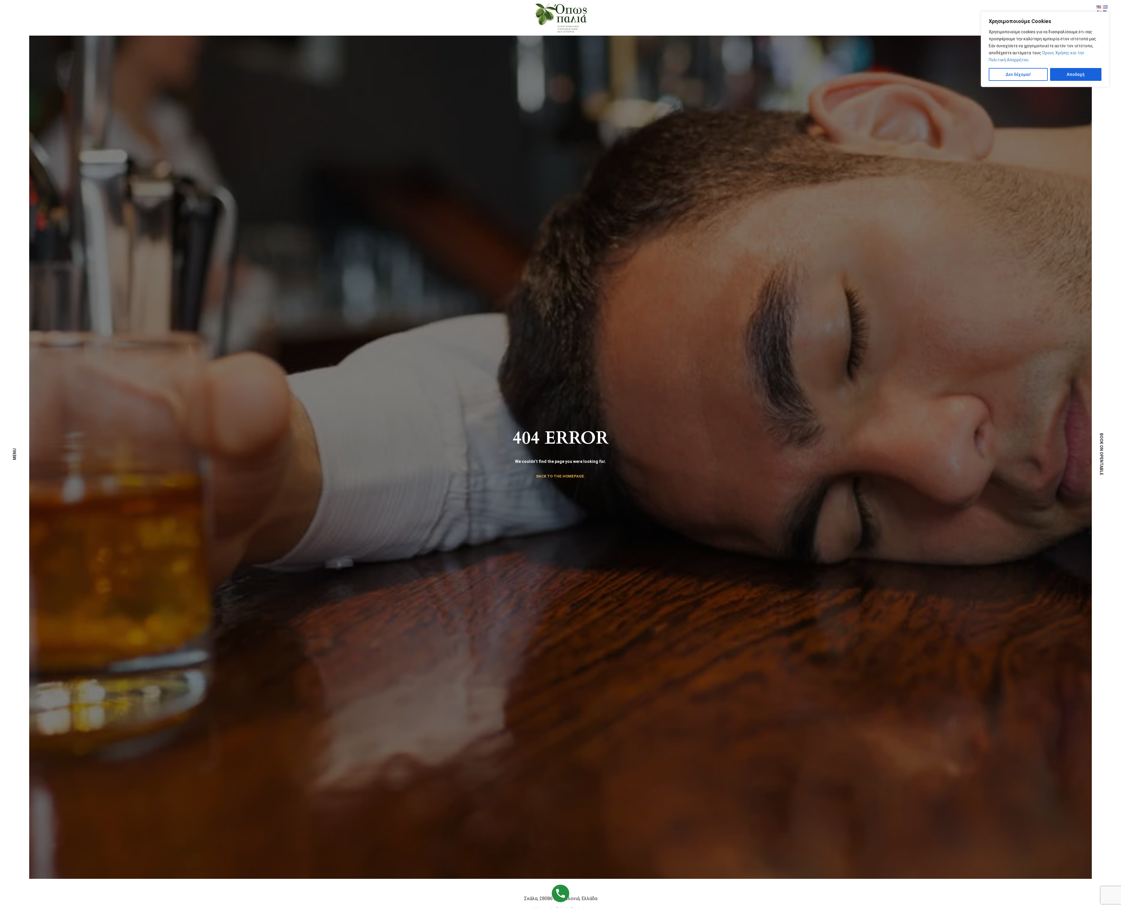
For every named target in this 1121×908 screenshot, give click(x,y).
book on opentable (1101, 454)
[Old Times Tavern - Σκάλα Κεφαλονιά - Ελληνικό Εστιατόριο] (560, 17)
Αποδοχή (1076, 74)
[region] (1045, 49)
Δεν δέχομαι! (1018, 74)
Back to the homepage (560, 476)
